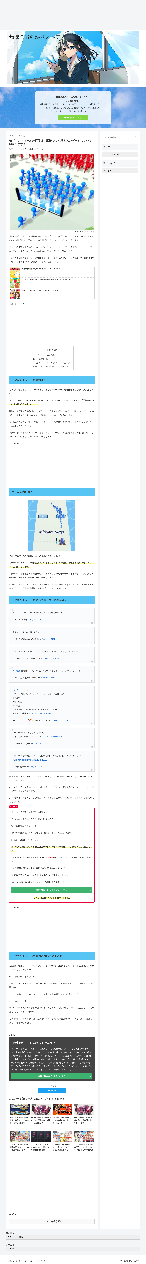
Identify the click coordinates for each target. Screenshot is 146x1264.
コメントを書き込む (52, 1221)
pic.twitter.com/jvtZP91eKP (40, 713)
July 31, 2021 (36, 767)
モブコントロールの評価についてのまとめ (51, 366)
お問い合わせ (12, 1261)
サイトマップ (40, 1261)
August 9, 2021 (48, 639)
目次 (49, 350)
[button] (136, 137)
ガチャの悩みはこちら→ (73, 118)
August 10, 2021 (52, 658)
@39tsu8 (16, 671)
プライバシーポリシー (26, 1261)
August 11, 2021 (37, 620)
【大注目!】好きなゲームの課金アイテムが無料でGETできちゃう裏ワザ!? (47, 279)
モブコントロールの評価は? (46, 355)
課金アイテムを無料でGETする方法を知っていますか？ (41, 290)
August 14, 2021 (61, 720)
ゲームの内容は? (41, 359)
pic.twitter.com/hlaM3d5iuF (53, 737)
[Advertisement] (64, 15)
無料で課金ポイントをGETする (51, 1076)
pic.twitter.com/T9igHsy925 (35, 760)
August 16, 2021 (39, 743)
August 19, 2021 (48, 678)
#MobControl (18, 760)
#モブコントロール (21, 690)
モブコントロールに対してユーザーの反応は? (52, 363)
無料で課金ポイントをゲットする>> (51, 890)
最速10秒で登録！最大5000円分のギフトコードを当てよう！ (42, 269)
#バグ (78, 756)
